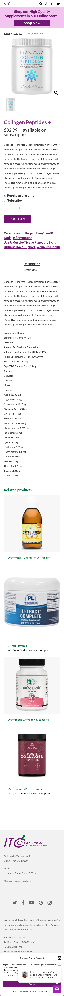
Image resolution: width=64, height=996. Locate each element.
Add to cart (18, 218)
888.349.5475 (25, 951)
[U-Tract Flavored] (32, 602)
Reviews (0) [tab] (32, 270)
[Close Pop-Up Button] (59, 964)
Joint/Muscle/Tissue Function (25, 242)
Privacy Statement (40, 991)
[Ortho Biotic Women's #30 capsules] (32, 685)
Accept (32, 984)
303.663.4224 (18, 937)
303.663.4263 (15, 946)
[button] (59, 958)
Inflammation (22, 238)
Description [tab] (32, 264)
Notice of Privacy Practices (17, 880)
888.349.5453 (28, 942)
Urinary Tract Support (19, 247)
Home (7, 33)
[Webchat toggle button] (57, 989)
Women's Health (48, 247)
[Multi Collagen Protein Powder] (32, 755)
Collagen (18, 33)
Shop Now (32, 23)
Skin (52, 242)
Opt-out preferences (23, 991)
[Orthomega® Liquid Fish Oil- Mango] (32, 523)
